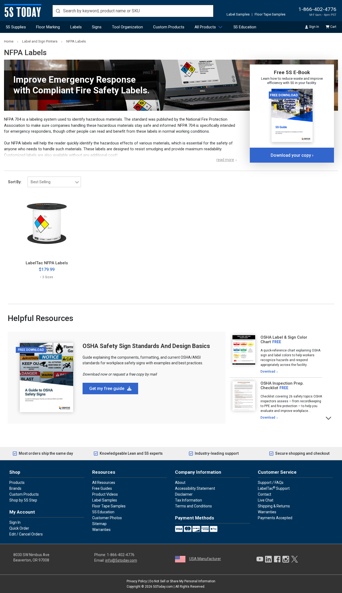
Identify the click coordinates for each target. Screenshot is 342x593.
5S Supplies (16, 27)
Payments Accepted (275, 518)
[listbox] (54, 182)
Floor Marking (48, 27)
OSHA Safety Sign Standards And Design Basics (146, 346)
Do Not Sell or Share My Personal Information (182, 581)
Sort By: (15, 182)
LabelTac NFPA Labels (47, 263)
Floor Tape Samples (270, 14)
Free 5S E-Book (292, 72)
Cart (333, 27)
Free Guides (102, 488)
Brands (15, 488)
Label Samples (238, 14)
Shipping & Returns (274, 506)
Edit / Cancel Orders (26, 534)
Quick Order (19, 528)
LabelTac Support (274, 488)
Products (17, 482)
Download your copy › (292, 155)
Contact (264, 494)
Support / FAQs (270, 482)
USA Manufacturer (205, 559)
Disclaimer (184, 494)
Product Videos (105, 494)
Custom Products (168, 27)
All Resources (103, 482)
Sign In (314, 27)
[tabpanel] (276, 355)
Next (329, 418)
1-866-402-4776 (317, 9)
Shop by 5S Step (23, 500)
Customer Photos (107, 518)
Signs (97, 27)
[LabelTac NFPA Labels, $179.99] (46, 222)
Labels (76, 27)
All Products (205, 27)
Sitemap (99, 524)
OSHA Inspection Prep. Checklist (282, 385)
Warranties (101, 529)
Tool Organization (127, 27)
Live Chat (265, 500)
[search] (132, 11)
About (180, 482)
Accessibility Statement (195, 488)
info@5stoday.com (121, 560)
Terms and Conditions (193, 506)
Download (268, 371)
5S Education (244, 27)
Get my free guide (107, 388)
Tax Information (188, 500)
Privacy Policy (137, 581)
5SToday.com (163, 586)
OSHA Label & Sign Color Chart (284, 339)
